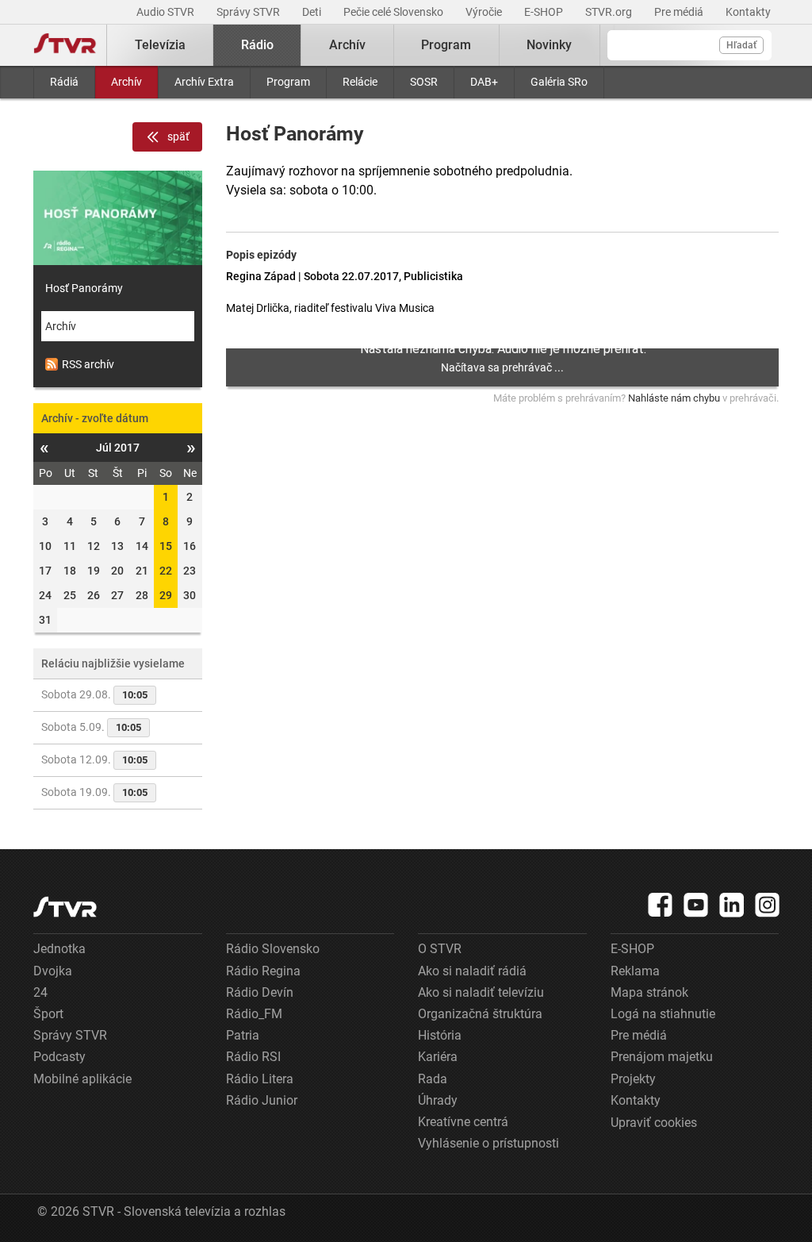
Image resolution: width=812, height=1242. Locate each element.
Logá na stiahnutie (663, 1013)
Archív (126, 81)
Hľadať (741, 45)
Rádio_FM (254, 1013)
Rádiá (64, 81)
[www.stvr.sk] (65, 906)
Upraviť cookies (654, 1122)
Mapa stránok (649, 992)
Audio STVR (166, 12)
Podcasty (59, 1056)
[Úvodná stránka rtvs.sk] (65, 45)
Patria (242, 1035)
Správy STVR (249, 12)
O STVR (440, 948)
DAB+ (484, 81)
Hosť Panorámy (84, 288)
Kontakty (748, 12)
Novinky (549, 44)
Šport (48, 1013)
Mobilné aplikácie (82, 1078)
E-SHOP (544, 12)
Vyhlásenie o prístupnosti (488, 1143)
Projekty (633, 1078)
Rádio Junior (261, 1100)
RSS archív (88, 364)
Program (288, 81)
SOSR (424, 81)
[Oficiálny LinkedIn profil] (732, 905)
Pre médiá (680, 12)
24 (40, 992)
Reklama (635, 971)
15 (165, 546)
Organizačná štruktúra (480, 1013)
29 (165, 595)
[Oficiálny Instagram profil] (767, 905)
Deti (313, 12)
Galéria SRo (559, 81)
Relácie (360, 81)
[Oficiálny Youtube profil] (696, 905)
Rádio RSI (253, 1056)
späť (178, 136)
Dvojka (52, 971)
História (440, 1035)
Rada (432, 1078)
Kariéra (438, 1056)
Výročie (484, 12)
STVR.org (609, 12)
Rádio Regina (263, 971)
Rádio (257, 44)
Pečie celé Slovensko (394, 12)
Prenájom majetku (662, 1056)
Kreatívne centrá (463, 1121)
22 (165, 570)
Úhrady (438, 1100)
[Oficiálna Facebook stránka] (660, 905)
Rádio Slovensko (273, 948)
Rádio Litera (259, 1078)
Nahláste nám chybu (674, 398)
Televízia (160, 44)
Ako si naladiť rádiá (472, 971)
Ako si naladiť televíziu (481, 992)
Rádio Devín (259, 992)
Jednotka (59, 948)
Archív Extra (204, 81)
